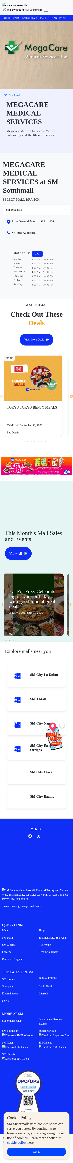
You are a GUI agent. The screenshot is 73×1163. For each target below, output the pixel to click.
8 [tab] (49, 442)
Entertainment (10, 993)
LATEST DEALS (29, 18)
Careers (6, 951)
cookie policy (17, 1142)
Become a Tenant (48, 951)
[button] (22, 10)
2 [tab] (27, 442)
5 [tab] (38, 442)
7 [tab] (45, 442)
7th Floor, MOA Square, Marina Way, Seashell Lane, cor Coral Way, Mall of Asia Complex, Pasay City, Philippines (35, 894)
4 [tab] (34, 442)
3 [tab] (31, 442)
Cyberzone (45, 944)
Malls (5, 930)
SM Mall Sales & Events (52, 937)
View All (16, 553)
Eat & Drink (45, 986)
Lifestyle (43, 993)
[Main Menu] (46, 10)
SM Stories (8, 979)
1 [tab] (24, 442)
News (5, 1000)
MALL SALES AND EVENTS (53, 18)
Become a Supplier (12, 959)
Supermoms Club (12, 1020)
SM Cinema (9, 944)
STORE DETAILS (11, 18)
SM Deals (7, 937)
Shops (42, 930)
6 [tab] (42, 442)
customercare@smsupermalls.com (22, 906)
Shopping (7, 986)
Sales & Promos (48, 977)
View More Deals (34, 339)
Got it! (36, 1151)
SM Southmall (12, 95)
